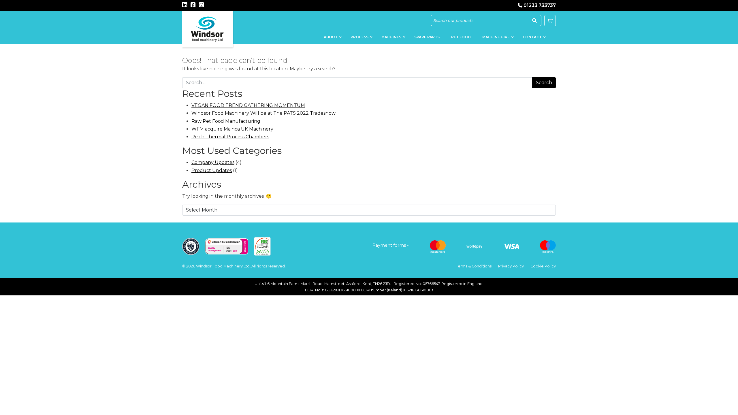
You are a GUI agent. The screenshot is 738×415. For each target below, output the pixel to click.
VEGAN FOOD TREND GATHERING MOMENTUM (248, 105)
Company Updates (212, 162)
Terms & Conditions (474, 266)
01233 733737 (540, 5)
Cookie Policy (543, 266)
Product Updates (211, 170)
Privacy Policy (511, 266)
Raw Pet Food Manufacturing (225, 121)
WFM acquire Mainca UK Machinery (232, 129)
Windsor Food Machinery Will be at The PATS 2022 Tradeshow (263, 113)
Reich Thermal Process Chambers (230, 136)
